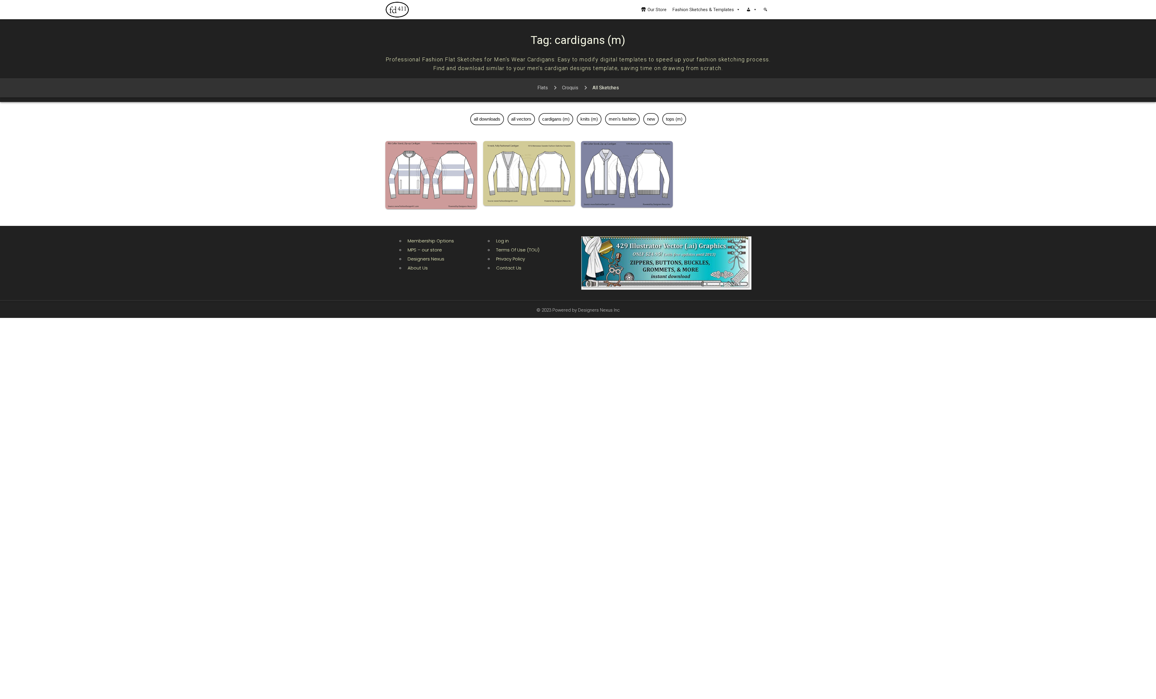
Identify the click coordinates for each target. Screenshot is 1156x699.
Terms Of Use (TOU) (517, 250)
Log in (502, 241)
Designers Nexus (426, 259)
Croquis (570, 88)
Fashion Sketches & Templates (703, 9)
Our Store (657, 9)
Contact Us (508, 268)
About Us (418, 268)
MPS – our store (425, 250)
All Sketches (605, 88)
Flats (542, 88)
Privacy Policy (510, 259)
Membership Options (431, 241)
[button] (751, 9)
